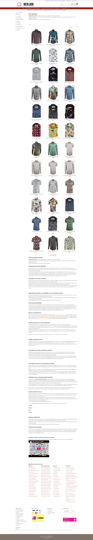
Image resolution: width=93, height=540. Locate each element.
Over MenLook (68, 0)
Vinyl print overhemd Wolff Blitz (70, 501)
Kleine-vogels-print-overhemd (45, 494)
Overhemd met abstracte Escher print (71, 482)
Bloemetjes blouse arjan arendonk (46, 488)
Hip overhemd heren (56, 482)
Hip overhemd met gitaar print (45, 491)
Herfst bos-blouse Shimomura (45, 470)
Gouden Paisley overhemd (36, 369)
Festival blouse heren (32, 491)
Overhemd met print (56, 488)
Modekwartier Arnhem (32, 467)
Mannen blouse (55, 485)
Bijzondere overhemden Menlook (34, 470)
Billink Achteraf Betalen (61, 0)
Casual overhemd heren (57, 479)
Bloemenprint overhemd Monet (45, 473)
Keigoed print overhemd (44, 479)
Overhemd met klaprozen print (45, 467)
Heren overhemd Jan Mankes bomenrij (71, 486)
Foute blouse (55, 473)
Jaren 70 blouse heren (56, 494)
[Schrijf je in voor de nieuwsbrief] (70, 530)
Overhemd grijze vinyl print (70, 493)
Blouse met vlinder (31, 485)
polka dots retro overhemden (49, 384)
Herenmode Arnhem (56, 467)
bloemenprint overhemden (54, 327)
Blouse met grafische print (32, 479)
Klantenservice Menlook (54, 0)
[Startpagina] (23, 8)
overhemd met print (52, 334)
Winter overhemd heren (32, 488)
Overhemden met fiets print (33, 482)
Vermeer (40, 357)
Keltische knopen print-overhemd (46, 476)
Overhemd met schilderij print (33, 473)
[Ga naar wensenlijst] (74, 4)
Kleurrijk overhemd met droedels (71, 473)
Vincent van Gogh (34, 357)
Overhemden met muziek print (33, 476)
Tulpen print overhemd (69, 489)
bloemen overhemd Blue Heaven (52, 373)
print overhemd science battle (59, 342)
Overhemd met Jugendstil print (70, 480)
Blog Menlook (48, 0)
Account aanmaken (74, 0)
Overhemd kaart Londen (69, 470)
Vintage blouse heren (32, 494)
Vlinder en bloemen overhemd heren (71, 476)
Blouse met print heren (56, 470)
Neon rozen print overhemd (70, 467)
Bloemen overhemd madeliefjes (46, 485)
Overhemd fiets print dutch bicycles (46, 482)
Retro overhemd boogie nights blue (71, 487)
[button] (72, 4)
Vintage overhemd (56, 491)
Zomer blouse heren (56, 476)
